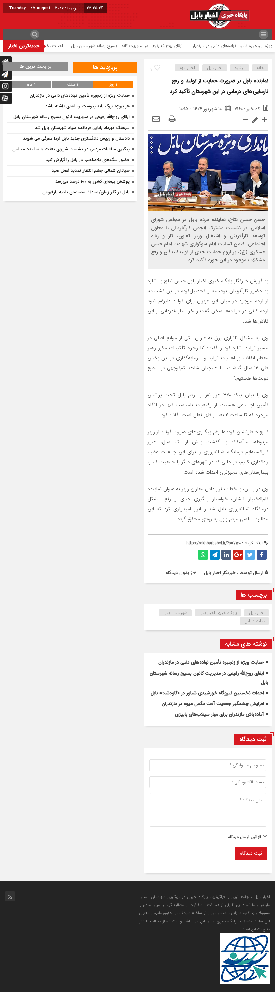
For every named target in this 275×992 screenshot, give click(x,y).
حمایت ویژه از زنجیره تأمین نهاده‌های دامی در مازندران (211, 662)
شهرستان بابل (175, 612)
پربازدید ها (105, 67)
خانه (260, 67)
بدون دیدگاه (177, 572)
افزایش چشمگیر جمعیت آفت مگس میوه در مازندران (213, 703)
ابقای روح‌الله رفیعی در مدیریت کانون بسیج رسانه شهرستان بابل (140, 45)
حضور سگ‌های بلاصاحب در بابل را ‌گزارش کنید (88, 159)
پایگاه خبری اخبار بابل (218, 612)
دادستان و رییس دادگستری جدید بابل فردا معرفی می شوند (76, 138)
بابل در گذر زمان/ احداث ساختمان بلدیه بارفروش (86, 192)
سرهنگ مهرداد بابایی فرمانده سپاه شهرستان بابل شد (82, 127)
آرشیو (239, 67)
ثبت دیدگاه (251, 853)
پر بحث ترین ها (35, 66)
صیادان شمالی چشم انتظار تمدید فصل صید (91, 170)
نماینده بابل (254, 621)
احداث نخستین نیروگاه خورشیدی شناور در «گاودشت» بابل (207, 693)
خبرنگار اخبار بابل (220, 572)
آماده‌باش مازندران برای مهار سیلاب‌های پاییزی (219, 714)
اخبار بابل (215, 67)
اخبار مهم (187, 67)
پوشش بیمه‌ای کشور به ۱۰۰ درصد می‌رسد (92, 181)
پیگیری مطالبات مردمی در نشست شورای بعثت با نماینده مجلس (71, 149)
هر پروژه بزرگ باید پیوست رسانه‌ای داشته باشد (87, 106)
